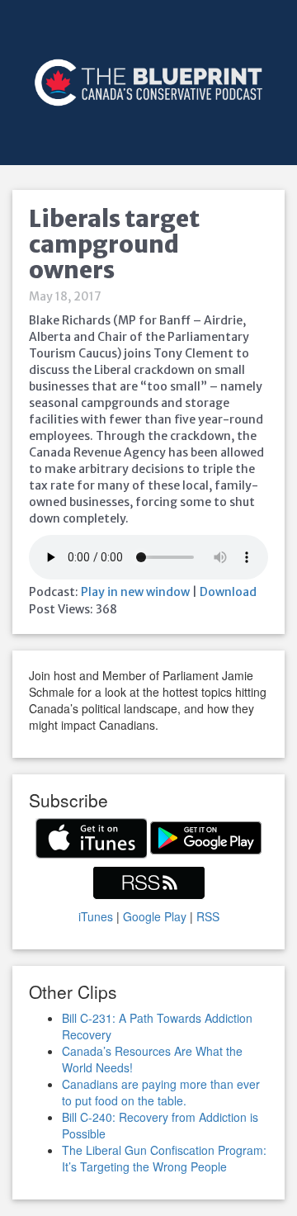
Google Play (154, 916)
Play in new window (135, 591)
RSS (207, 916)
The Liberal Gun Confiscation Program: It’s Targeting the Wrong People (164, 1158)
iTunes (95, 916)
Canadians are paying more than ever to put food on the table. (161, 1092)
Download (228, 591)
